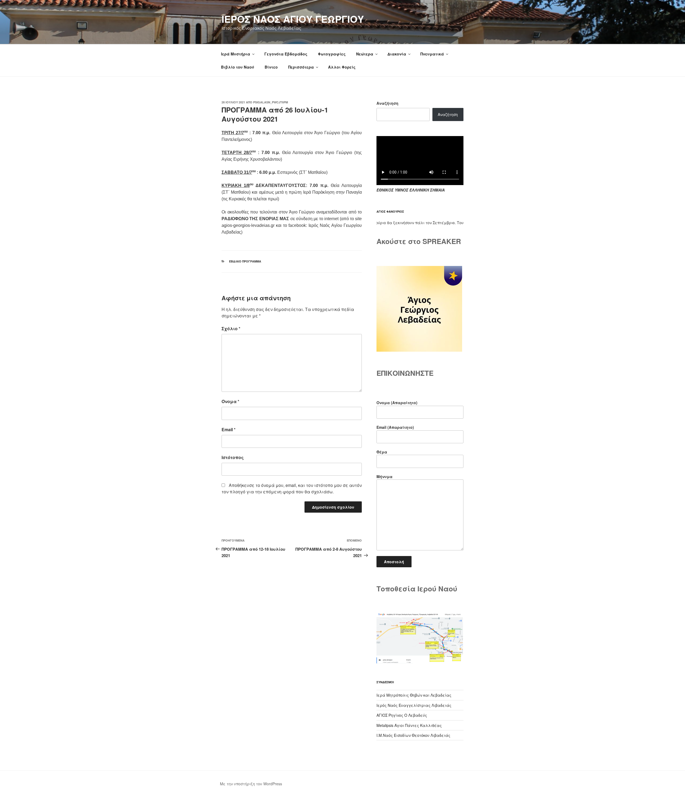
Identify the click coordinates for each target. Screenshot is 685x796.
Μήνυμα (384, 476)
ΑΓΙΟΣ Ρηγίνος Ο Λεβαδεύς (401, 715)
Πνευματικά (432, 54)
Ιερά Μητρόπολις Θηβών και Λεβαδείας (413, 695)
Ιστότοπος (233, 457)
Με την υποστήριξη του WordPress (251, 783)
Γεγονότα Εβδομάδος (285, 54)
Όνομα (230, 401)
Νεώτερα (364, 54)
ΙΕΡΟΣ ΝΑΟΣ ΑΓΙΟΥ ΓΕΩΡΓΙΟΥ (293, 19)
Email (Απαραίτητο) (395, 427)
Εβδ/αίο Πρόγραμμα (245, 261)
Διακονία (396, 54)
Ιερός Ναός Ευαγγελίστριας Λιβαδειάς (413, 705)
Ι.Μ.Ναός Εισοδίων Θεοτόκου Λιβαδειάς (413, 735)
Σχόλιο (231, 328)
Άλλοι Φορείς (342, 67)
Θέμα (381, 452)
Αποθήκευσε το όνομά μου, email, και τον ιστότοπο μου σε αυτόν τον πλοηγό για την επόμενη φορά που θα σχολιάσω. (292, 488)
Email (228, 429)
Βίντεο (271, 67)
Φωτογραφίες (332, 54)
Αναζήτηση (387, 103)
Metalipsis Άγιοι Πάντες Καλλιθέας (409, 725)
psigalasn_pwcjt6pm (270, 102)
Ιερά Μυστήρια (235, 54)
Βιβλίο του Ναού (237, 67)
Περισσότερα (301, 67)
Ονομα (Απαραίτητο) (396, 402)
